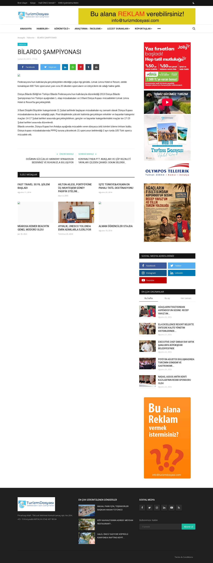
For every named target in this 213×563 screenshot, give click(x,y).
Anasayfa (26, 28)
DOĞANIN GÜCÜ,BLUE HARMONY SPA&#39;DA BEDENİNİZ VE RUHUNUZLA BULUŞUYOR (50, 161)
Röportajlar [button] (143, 28)
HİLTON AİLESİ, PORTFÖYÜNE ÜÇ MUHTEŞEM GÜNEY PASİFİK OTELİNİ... (75, 188)
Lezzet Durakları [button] (117, 28)
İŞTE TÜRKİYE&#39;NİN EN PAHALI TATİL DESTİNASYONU (116, 186)
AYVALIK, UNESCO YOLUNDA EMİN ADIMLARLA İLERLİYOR (74, 228)
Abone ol (188, 526)
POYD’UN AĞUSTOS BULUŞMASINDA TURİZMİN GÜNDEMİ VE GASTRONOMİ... (176, 362)
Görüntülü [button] (61, 28)
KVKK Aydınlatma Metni (68, 3)
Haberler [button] (42, 28)
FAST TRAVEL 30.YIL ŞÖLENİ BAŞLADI (34, 186)
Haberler (31, 37)
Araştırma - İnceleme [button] (88, 28)
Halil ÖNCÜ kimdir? (47, 3)
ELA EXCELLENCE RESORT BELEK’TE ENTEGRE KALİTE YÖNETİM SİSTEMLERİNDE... (176, 327)
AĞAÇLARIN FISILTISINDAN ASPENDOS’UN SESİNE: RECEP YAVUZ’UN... (173, 310)
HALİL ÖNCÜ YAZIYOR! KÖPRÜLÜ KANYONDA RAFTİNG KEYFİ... (112, 536)
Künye (33, 3)
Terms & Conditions (184, 557)
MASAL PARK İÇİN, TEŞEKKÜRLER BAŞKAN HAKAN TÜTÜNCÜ (112, 508)
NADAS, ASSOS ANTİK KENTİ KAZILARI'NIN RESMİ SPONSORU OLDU (174, 380)
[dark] (193, 3)
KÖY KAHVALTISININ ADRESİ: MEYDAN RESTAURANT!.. (115, 522)
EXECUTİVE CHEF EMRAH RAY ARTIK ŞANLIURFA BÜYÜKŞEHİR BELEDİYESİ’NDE (176, 345)
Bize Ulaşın (22, 3)
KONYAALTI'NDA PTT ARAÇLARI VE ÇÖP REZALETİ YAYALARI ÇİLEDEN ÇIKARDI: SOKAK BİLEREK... (104, 161)
